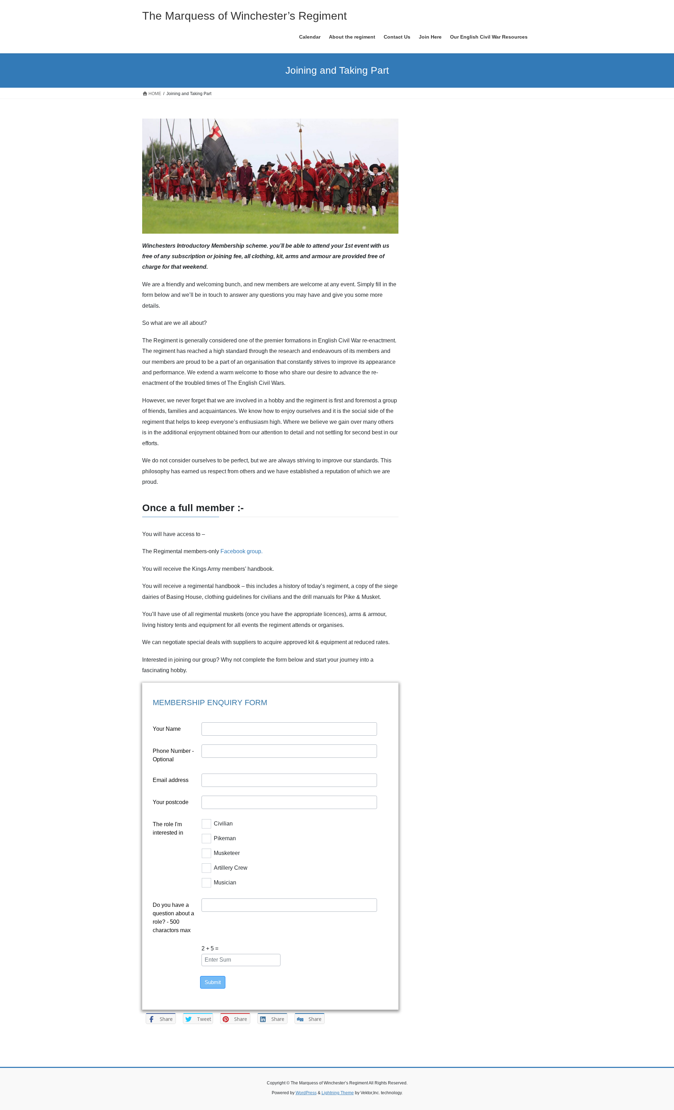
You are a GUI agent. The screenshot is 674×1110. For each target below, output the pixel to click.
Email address (171, 780)
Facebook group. (241, 551)
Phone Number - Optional (173, 755)
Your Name (167, 729)
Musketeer (227, 853)
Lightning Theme (338, 1092)
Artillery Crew (230, 868)
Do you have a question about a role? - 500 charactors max (173, 917)
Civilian (223, 824)
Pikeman (225, 838)
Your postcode (171, 802)
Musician (225, 882)
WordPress (306, 1092)
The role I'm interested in (168, 828)
